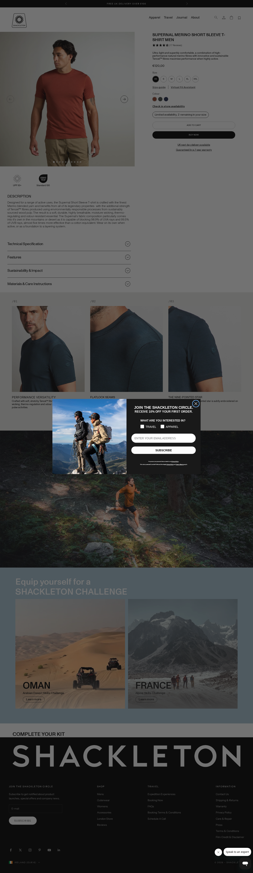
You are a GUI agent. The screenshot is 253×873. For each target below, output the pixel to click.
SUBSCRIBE (163, 450)
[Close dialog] (196, 403)
